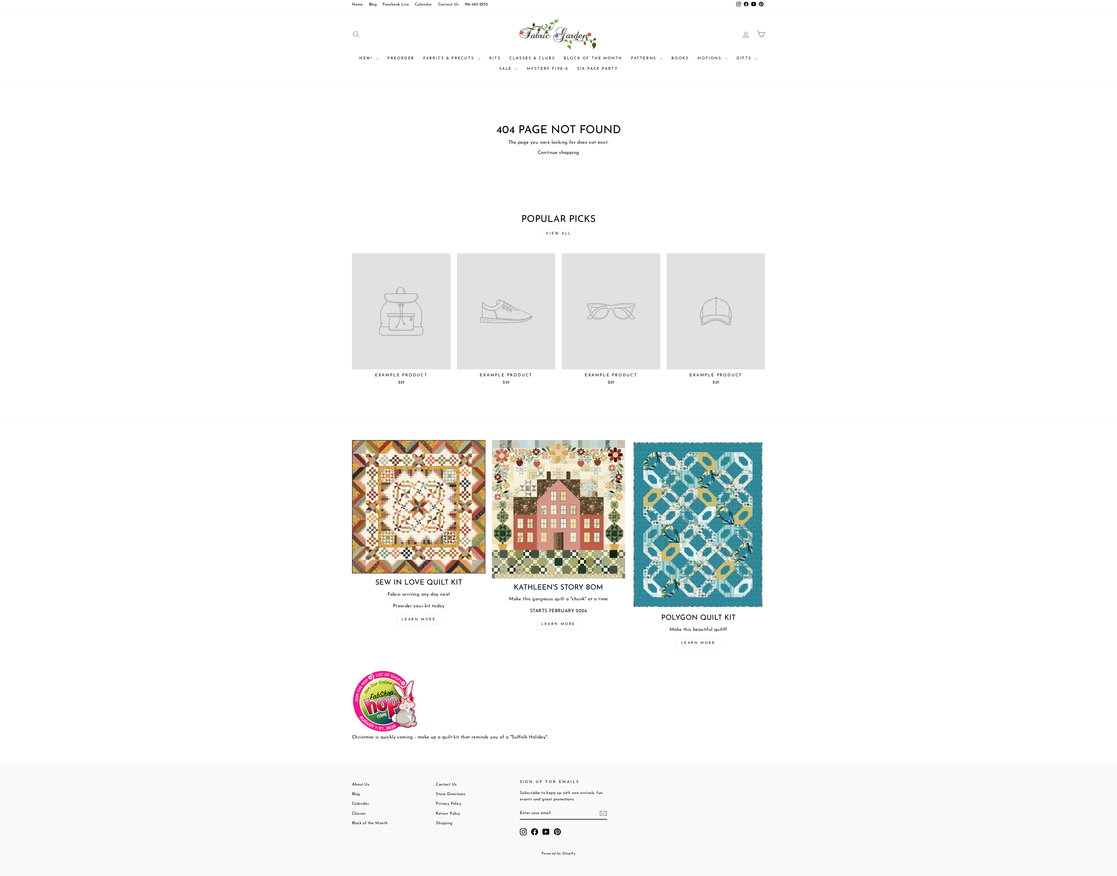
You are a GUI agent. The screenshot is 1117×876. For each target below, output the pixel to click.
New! (366, 58)
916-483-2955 (476, 4)
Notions (710, 58)
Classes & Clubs (532, 58)
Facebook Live (396, 4)
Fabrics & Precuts (449, 58)
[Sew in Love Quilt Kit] (418, 507)
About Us (360, 784)
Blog (373, 4)
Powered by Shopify (558, 853)
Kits (495, 58)
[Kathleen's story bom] (558, 509)
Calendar (423, 4)
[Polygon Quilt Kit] (698, 524)
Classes (359, 814)
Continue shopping (558, 152)
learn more (558, 624)
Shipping (444, 823)
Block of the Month (593, 58)
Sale (506, 69)
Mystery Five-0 (547, 69)
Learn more (418, 619)
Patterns (644, 58)
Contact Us (448, 4)
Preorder (401, 58)
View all (558, 233)
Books (680, 58)
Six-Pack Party (597, 69)
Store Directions (450, 794)
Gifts (745, 58)
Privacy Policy (448, 804)
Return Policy (448, 814)
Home (357, 4)
